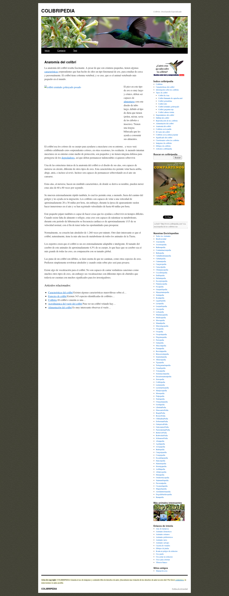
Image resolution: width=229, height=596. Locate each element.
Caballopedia (160, 258)
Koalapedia (160, 298)
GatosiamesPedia (162, 427)
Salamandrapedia (162, 480)
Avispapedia (160, 446)
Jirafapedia (160, 295)
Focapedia (159, 286)
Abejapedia (160, 441)
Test (75, 50)
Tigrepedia (160, 362)
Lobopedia (160, 312)
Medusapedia (161, 317)
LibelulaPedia (161, 407)
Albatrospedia (161, 472)
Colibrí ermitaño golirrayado (168, 106)
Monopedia (160, 393)
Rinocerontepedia (162, 354)
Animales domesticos (164, 531)
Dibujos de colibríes (163, 146)
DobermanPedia (162, 421)
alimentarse (129, 101)
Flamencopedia (161, 283)
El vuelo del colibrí (163, 132)
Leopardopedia (161, 306)
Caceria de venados (163, 545)
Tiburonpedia (161, 359)
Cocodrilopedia (161, 272)
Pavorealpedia (161, 483)
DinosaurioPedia (162, 410)
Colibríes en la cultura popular (167, 134)
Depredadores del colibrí (165, 115)
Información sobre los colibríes (167, 89)
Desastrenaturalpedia (163, 376)
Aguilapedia (160, 444)
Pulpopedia (160, 396)
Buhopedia (160, 253)
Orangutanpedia (162, 401)
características (51, 71)
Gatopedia (159, 342)
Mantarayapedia (162, 314)
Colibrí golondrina (165, 101)
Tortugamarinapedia (163, 365)
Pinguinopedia (161, 337)
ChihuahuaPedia (162, 418)
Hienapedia (160, 474)
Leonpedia (160, 303)
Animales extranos (163, 534)
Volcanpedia (160, 371)
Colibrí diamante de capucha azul (170, 98)
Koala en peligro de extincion (166, 551)
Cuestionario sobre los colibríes (167, 140)
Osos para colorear (163, 559)
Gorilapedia (160, 404)
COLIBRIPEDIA (58, 10)
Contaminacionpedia (163, 250)
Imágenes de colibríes (164, 143)
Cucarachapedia (161, 486)
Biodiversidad (161, 239)
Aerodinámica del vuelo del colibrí (65, 303)
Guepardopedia (161, 289)
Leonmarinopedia (162, 387)
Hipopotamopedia (162, 292)
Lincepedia (160, 309)
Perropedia (160, 340)
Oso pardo (160, 554)
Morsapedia (160, 320)
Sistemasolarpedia (162, 373)
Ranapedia (160, 497)
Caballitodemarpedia (163, 255)
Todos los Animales (163, 236)
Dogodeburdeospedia (164, 494)
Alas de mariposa (162, 528)
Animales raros (161, 540)
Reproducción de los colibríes (167, 120)
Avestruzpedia (161, 244)
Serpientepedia (161, 356)
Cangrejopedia (161, 452)
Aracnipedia (160, 241)
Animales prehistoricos (164, 537)
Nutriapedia (160, 399)
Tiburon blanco (161, 562)
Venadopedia (160, 368)
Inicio (47, 50)
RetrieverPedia (161, 432)
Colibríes (52, 300)
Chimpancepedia (162, 269)
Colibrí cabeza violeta (166, 112)
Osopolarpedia (161, 334)
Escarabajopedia (162, 458)
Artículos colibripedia (164, 148)
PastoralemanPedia (163, 429)
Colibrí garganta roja (165, 109)
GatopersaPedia (161, 424)
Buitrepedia (160, 449)
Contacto (61, 50)
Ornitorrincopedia (162, 477)
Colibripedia (160, 382)
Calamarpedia (161, 261)
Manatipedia (160, 323)
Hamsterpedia (161, 463)
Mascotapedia (161, 345)
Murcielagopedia (162, 326)
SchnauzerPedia (162, 438)
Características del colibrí (60, 292)
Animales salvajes (162, 542)
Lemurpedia (160, 385)
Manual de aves (161, 570)
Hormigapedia (161, 466)
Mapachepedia (161, 488)
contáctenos (179, 580)
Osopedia (159, 331)
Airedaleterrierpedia (163, 491)
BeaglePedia (160, 413)
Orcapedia (159, 328)
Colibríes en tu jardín (163, 129)
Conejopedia (160, 455)
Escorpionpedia (161, 281)
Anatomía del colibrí (163, 126)
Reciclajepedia (161, 351)
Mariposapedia (161, 390)
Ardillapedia (160, 469)
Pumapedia (160, 348)
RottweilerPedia (162, 435)
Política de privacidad (180, 588)
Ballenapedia (160, 247)
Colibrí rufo (162, 103)
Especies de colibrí (57, 296)
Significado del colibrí (164, 137)
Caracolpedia (160, 267)
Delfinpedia (160, 275)
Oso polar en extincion (164, 556)
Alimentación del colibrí (60, 307)
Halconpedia (160, 460)
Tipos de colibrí (161, 92)
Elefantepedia (161, 278)
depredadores (68, 157)
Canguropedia (161, 264)
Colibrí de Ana (163, 95)
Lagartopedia (160, 300)
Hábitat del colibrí (162, 118)
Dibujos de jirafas (162, 548)
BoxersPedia (160, 415)
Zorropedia (160, 379)
